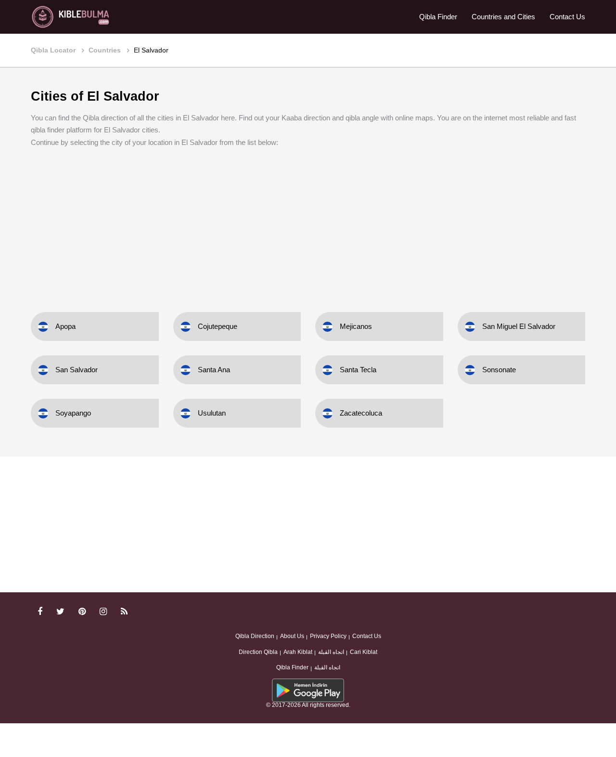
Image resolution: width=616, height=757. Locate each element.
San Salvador (76, 369)
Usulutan (212, 413)
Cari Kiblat (363, 652)
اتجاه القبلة (331, 652)
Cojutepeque (217, 326)
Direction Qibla (258, 652)
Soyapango (73, 413)
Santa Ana (214, 369)
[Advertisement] (308, 223)
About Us (292, 636)
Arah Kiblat (297, 652)
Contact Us (567, 17)
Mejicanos (356, 326)
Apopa (65, 326)
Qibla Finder (438, 17)
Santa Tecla (358, 369)
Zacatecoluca (361, 413)
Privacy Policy (328, 636)
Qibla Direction (254, 636)
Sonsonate (499, 369)
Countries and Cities (503, 17)
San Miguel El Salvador (518, 326)
